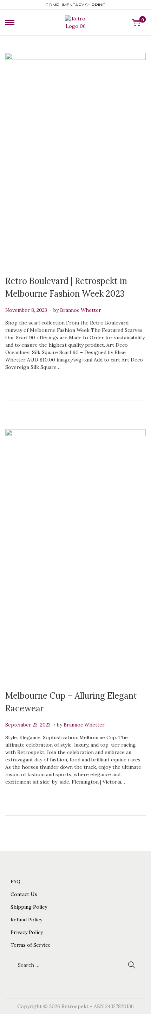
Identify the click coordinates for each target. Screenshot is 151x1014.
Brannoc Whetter (80, 310)
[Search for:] (75, 965)
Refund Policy (26, 919)
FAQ (15, 881)
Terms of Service (31, 945)
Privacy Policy (27, 932)
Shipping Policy (29, 907)
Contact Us (24, 894)
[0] (136, 22)
